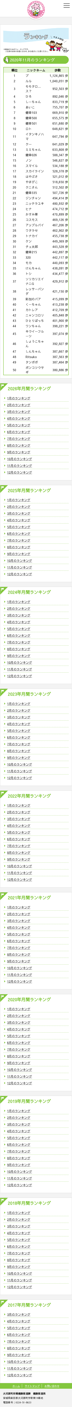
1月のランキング (18, 398)
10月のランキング (19, 459)
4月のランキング (18, 418)
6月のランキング (18, 432)
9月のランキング (18, 452)
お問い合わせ (52, 1386)
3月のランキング (18, 411)
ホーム (16, 1386)
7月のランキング (18, 438)
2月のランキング (18, 405)
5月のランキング (18, 425)
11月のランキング (19, 465)
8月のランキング (18, 445)
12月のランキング (19, 472)
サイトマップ (32, 1386)
